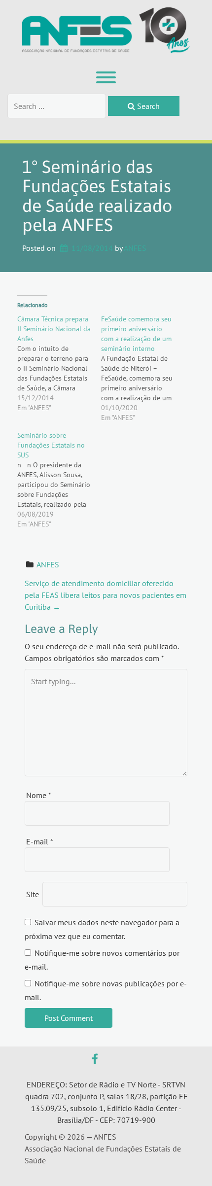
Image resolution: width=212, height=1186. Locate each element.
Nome (38, 795)
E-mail (39, 841)
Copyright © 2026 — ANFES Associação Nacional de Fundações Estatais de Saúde (103, 1148)
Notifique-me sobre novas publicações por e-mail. (106, 990)
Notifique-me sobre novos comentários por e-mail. (102, 960)
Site (32, 894)
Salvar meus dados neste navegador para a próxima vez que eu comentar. (102, 929)
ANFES (135, 248)
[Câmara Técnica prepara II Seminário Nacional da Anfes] (59, 363)
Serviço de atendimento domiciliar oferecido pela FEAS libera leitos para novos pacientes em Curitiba (105, 595)
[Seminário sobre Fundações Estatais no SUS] (59, 479)
